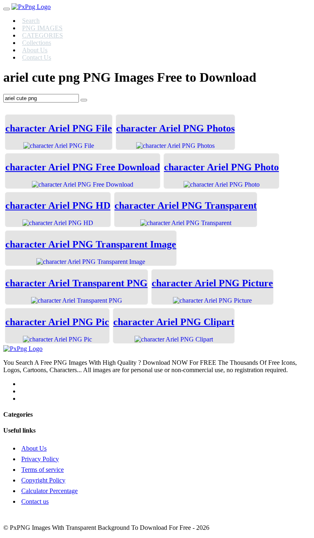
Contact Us (36, 57)
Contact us (35, 501)
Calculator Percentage (49, 490)
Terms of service (42, 469)
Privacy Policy (40, 458)
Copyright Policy (43, 480)
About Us (34, 448)
